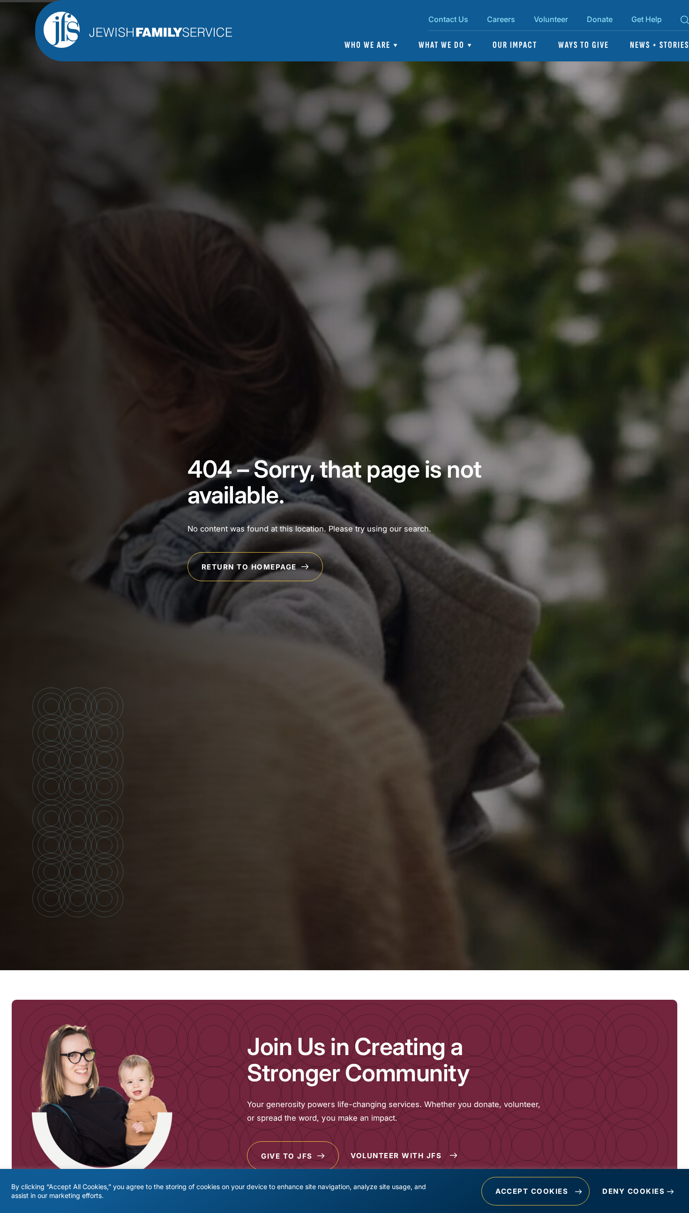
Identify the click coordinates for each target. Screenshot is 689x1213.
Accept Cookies (531, 1191)
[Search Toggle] (685, 21)
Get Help (646, 19)
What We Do (441, 45)
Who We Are (367, 45)
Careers (501, 19)
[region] (344, 1191)
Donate (600, 19)
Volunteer (551, 19)
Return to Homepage (251, 566)
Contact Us (448, 19)
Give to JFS (288, 1156)
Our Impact (515, 45)
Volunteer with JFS (397, 1155)
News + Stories (659, 45)
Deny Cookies (633, 1191)
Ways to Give (583, 45)
